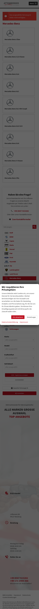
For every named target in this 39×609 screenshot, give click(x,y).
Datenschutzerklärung (10, 322)
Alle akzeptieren (18, 317)
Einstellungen (31, 317)
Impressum (24, 322)
